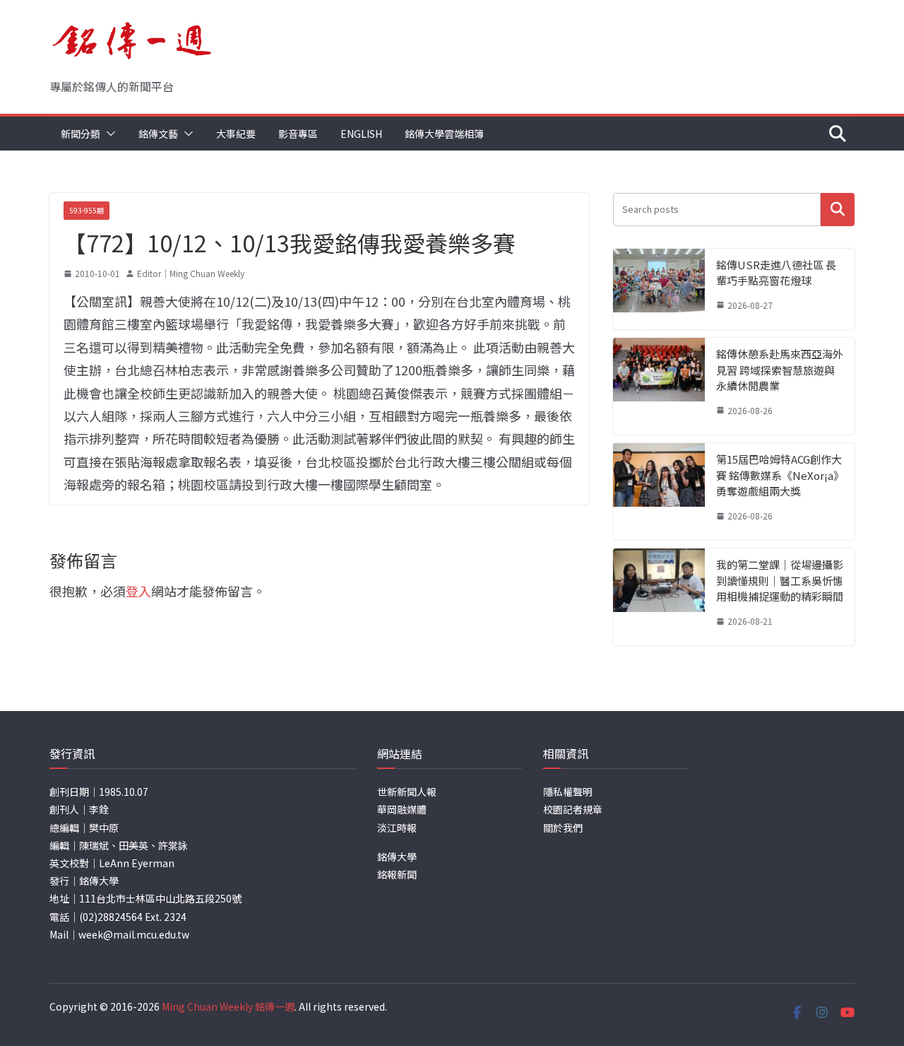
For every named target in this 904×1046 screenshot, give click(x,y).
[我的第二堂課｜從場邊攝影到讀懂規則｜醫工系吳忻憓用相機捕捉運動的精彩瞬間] (659, 596)
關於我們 (563, 828)
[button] (108, 133)
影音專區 (298, 134)
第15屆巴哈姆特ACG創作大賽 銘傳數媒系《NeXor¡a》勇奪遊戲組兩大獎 (779, 475)
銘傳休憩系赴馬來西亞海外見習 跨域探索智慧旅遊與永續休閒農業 (779, 369)
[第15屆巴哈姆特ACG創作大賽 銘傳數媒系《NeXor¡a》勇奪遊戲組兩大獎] (659, 491)
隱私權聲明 (568, 791)
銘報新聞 (397, 874)
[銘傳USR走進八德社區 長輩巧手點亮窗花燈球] (659, 289)
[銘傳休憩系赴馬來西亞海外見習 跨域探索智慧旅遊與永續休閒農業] (659, 386)
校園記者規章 (572, 809)
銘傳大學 (397, 857)
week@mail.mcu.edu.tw (133, 934)
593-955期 (86, 210)
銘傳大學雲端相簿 (444, 134)
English (361, 134)
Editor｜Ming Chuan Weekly (190, 273)
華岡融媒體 (402, 809)
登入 (138, 591)
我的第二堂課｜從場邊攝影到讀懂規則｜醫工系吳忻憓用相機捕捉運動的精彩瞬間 (779, 580)
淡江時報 (397, 828)
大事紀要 (236, 134)
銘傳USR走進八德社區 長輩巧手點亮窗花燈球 (776, 272)
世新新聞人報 (406, 791)
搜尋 (837, 209)
